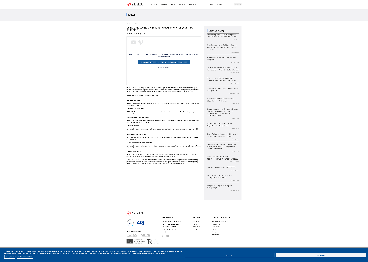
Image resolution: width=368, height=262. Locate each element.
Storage (214, 232)
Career (220, 4)
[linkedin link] (164, 236)
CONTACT (182, 5)
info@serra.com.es (168, 232)
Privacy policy (9, 257)
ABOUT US (192, 5)
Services (195, 229)
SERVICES (164, 5)
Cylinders (214, 229)
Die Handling (215, 234)
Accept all (321, 255)
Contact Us (196, 227)
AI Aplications (216, 227)
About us (196, 221)
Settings (229, 255)
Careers (195, 224)
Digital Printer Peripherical (220, 221)
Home (128, 23)
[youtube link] (168, 236)
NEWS (173, 5)
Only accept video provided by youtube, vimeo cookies (164, 62)
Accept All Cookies (164, 67)
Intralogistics (216, 224)
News (135, 23)
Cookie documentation (25, 257)
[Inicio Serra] (135, 5)
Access (212, 4)
